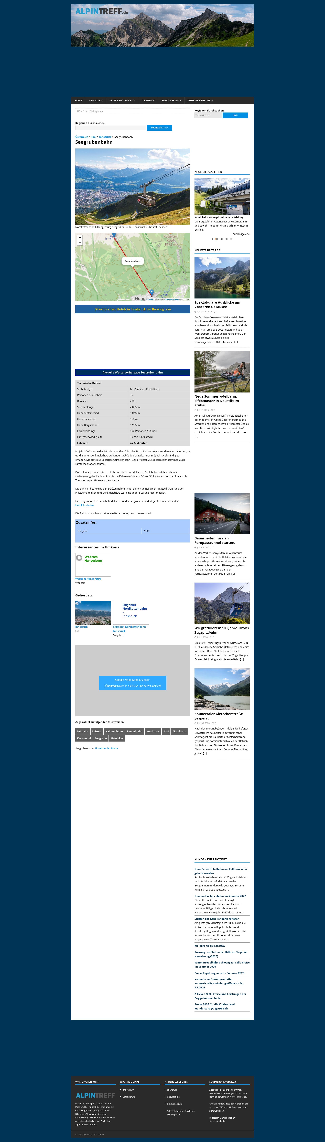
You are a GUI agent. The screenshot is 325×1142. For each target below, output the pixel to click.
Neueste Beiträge (199, 100)
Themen (147, 100)
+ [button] (80, 237)
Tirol (93, 136)
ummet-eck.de (174, 1103)
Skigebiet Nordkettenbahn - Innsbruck (130, 628)
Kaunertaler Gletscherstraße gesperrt (218, 716)
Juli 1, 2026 (202, 637)
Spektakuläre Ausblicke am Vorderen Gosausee (217, 304)
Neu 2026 (94, 100)
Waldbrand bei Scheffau (209, 945)
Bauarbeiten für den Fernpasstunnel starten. (214, 540)
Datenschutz (129, 1096)
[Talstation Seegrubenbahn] (152, 292)
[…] (236, 342)
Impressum (128, 1089)
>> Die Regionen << (121, 100)
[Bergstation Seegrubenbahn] (114, 234)
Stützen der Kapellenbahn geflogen (216, 918)
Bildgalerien (170, 100)
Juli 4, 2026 (202, 547)
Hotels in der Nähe (106, 748)
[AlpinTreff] (162, 44)
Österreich (81, 136)
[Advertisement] (162, 71)
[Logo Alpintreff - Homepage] (95, 1099)
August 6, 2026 (204, 311)
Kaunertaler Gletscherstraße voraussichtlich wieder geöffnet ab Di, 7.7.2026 (218, 983)
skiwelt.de (172, 1089)
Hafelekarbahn (84, 505)
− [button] (80, 243)
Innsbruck (105, 136)
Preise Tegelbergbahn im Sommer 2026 (219, 973)
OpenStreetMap (172, 299)
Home (78, 100)
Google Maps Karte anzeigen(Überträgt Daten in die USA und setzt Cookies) (132, 682)
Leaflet (150, 299)
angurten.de (173, 1096)
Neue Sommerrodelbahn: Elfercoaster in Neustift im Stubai (216, 400)
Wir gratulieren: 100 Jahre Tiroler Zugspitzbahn (221, 630)
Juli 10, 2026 (203, 409)
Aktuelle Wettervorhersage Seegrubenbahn (133, 372)
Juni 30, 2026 (203, 723)
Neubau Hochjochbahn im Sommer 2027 (220, 896)
